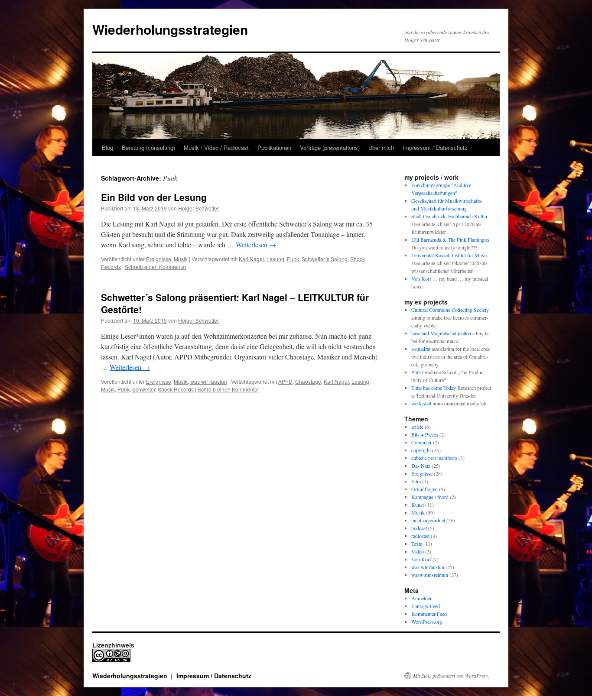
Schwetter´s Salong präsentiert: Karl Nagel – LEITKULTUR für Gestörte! (235, 303)
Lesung (275, 258)
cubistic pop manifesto (434, 457)
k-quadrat (420, 348)
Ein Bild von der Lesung (154, 197)
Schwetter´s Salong (325, 258)
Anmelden (422, 598)
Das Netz (420, 465)
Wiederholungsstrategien (170, 29)
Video (417, 551)
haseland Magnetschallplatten (441, 333)
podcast (419, 527)
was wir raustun (208, 381)
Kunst (417, 504)
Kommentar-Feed (429, 613)
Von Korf (421, 278)
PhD (416, 372)
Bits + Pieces (424, 434)
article (417, 426)
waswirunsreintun (429, 574)
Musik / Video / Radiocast (216, 147)
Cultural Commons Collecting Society (450, 309)
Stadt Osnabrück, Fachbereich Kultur (449, 216)
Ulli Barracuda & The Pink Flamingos (450, 239)
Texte (416, 543)
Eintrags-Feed (425, 605)
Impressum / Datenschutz (435, 147)
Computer (421, 442)
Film (416, 481)
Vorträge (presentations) (330, 147)
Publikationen (274, 147)
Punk (293, 258)
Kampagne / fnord (430, 496)
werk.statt (421, 403)
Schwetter (143, 389)
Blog (107, 147)
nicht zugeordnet (428, 520)
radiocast (420, 535)
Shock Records (176, 389)
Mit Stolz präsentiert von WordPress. (451, 675)
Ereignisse (158, 258)
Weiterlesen (256, 244)
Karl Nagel (251, 258)
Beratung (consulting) (148, 147)
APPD (285, 381)
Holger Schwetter (198, 208)
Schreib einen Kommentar (155, 266)
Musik (181, 258)
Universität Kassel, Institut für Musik (449, 255)
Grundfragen (424, 489)
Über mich (381, 147)
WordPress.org (426, 621)
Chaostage (308, 381)
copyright (421, 450)
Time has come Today (433, 387)
